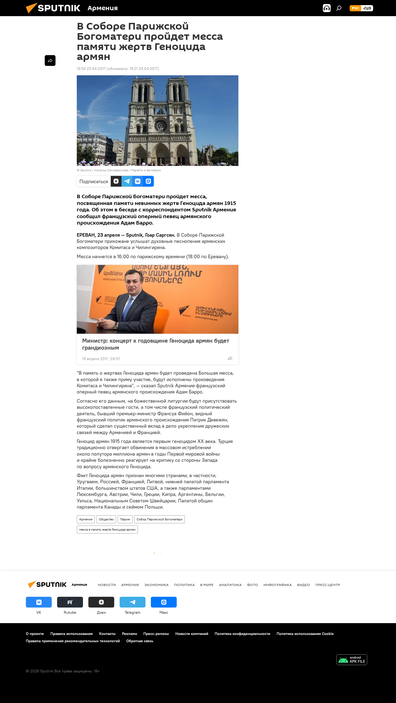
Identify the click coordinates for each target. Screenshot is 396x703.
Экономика (156, 584)
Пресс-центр (327, 584)
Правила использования (71, 633)
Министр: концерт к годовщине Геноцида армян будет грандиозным (155, 344)
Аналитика (230, 584)
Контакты (107, 633)
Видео (303, 584)
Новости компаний (191, 633)
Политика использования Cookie (305, 633)
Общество (106, 519)
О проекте (35, 633)
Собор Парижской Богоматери (159, 519)
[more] (230, 358)
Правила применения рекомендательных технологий (73, 640)
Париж (125, 519)
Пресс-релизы (156, 633)
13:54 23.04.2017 (91, 68)
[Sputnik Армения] (55, 14)
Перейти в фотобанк (146, 170)
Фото (252, 584)
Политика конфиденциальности (242, 633)
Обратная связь (139, 640)
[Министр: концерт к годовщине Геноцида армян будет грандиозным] (157, 299)
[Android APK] (352, 660)
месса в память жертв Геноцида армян (107, 529)
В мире (207, 584)
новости (107, 584)
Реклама (129, 633)
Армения (85, 519)
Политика (184, 584)
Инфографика (277, 584)
